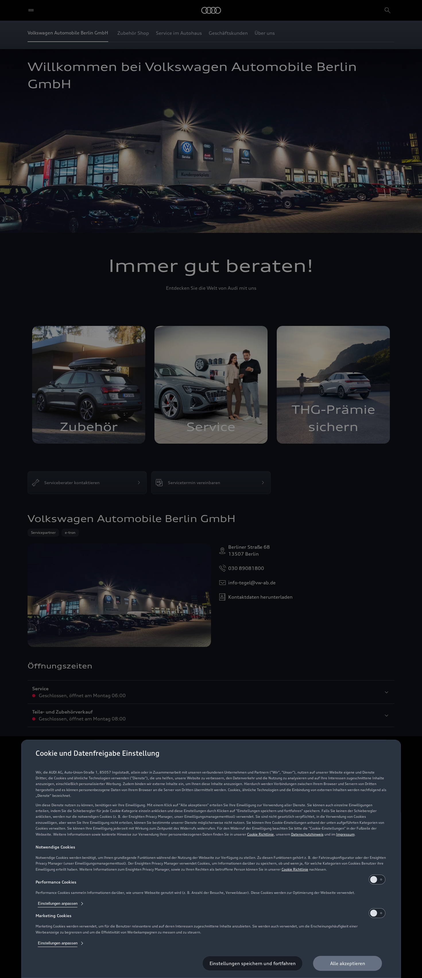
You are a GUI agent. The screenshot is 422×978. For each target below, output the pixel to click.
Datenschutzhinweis (307, 834)
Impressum (345, 834)
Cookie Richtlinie (260, 834)
